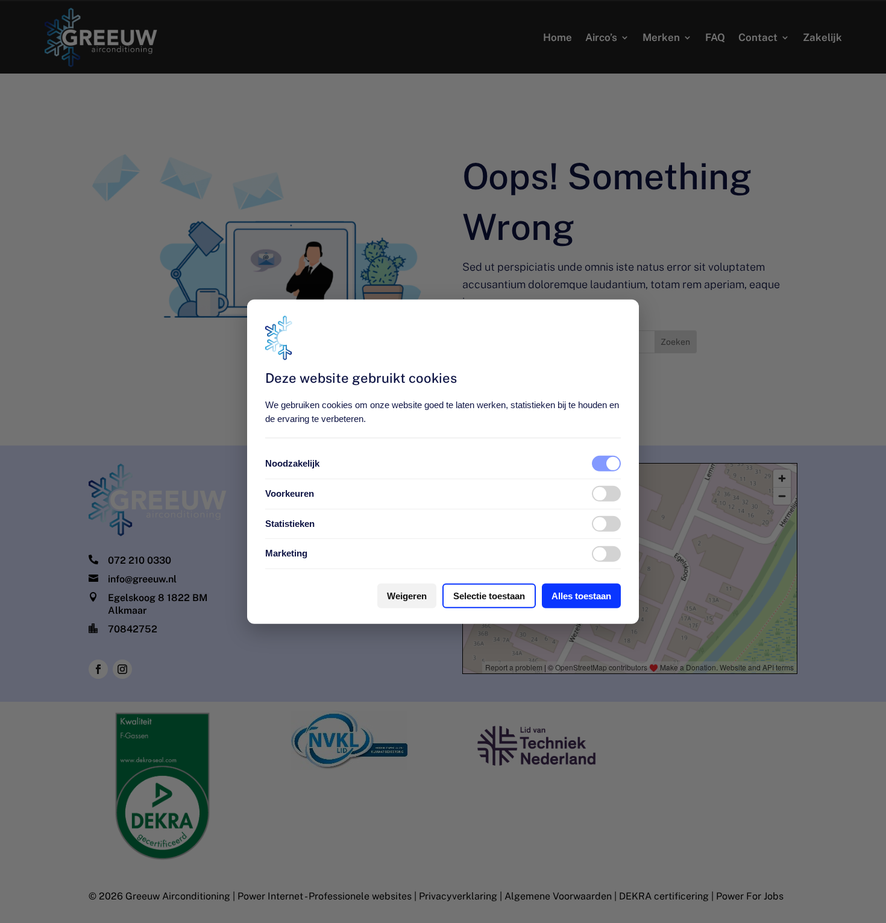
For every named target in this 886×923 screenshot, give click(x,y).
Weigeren (407, 596)
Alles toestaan (581, 596)
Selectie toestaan (489, 596)
